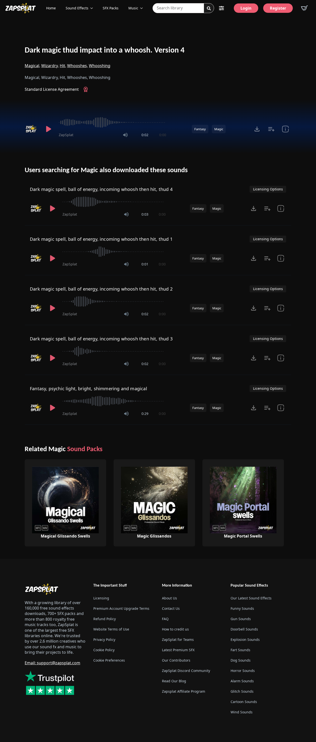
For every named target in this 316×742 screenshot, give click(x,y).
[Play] (48, 129)
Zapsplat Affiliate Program (183, 691)
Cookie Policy (104, 650)
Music (133, 8)
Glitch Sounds (242, 691)
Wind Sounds (242, 712)
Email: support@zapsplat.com (52, 663)
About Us (169, 598)
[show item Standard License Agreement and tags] (285, 129)
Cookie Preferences (109, 660)
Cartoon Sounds (244, 701)
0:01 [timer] (144, 264)
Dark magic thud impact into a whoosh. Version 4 (104, 51)
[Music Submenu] (143, 8)
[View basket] (304, 8)
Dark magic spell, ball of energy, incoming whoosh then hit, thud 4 (101, 189)
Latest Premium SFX (178, 650)
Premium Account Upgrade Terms (121, 608)
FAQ (165, 618)
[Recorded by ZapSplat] (31, 129)
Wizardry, (50, 65)
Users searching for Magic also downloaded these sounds (106, 170)
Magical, (32, 65)
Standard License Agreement (52, 89)
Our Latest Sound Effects (251, 598)
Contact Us (171, 608)
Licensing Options (268, 189)
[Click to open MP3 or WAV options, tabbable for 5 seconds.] (257, 129)
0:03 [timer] (144, 214)
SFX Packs (110, 8)
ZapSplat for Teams (178, 639)
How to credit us (175, 629)
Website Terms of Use (111, 629)
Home (51, 8)
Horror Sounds (243, 670)
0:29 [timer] (144, 413)
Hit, (63, 65)
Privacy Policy (104, 639)
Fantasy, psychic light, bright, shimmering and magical (88, 388)
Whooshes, (77, 65)
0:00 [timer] (162, 134)
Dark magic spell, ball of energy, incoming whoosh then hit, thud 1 (101, 239)
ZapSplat (66, 134)
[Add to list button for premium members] (271, 129)
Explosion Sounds (245, 639)
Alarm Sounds (242, 681)
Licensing (101, 598)
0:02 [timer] (144, 134)
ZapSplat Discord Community (186, 670)
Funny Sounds (242, 608)
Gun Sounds (241, 618)
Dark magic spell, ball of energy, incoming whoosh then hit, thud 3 (101, 339)
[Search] (209, 8)
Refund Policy (104, 618)
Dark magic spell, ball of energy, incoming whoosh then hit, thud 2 (101, 289)
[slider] (112, 122)
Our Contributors (176, 660)
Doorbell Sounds (244, 629)
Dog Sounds (241, 660)
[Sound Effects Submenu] (93, 8)
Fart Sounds (240, 650)
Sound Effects (77, 8)
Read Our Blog (174, 681)
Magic (218, 129)
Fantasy (200, 129)
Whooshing (99, 65)
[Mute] (125, 135)
